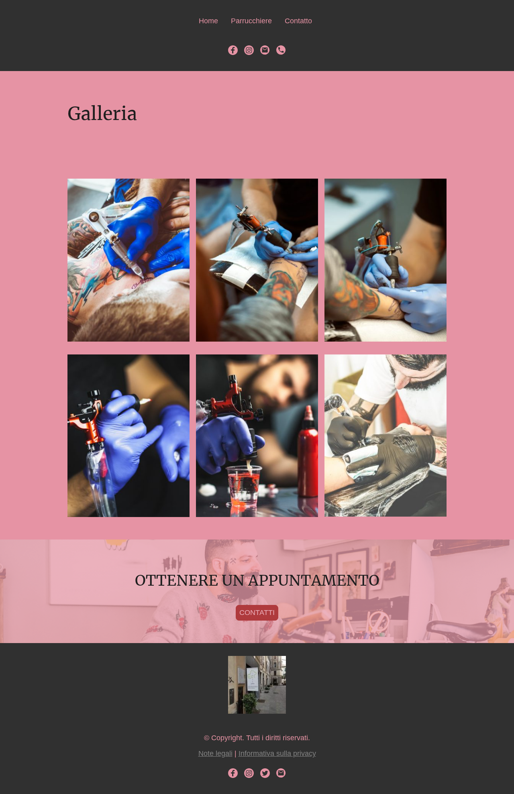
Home (208, 21)
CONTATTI (257, 613)
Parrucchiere (251, 21)
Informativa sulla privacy (277, 753)
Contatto (298, 21)
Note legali (215, 753)
